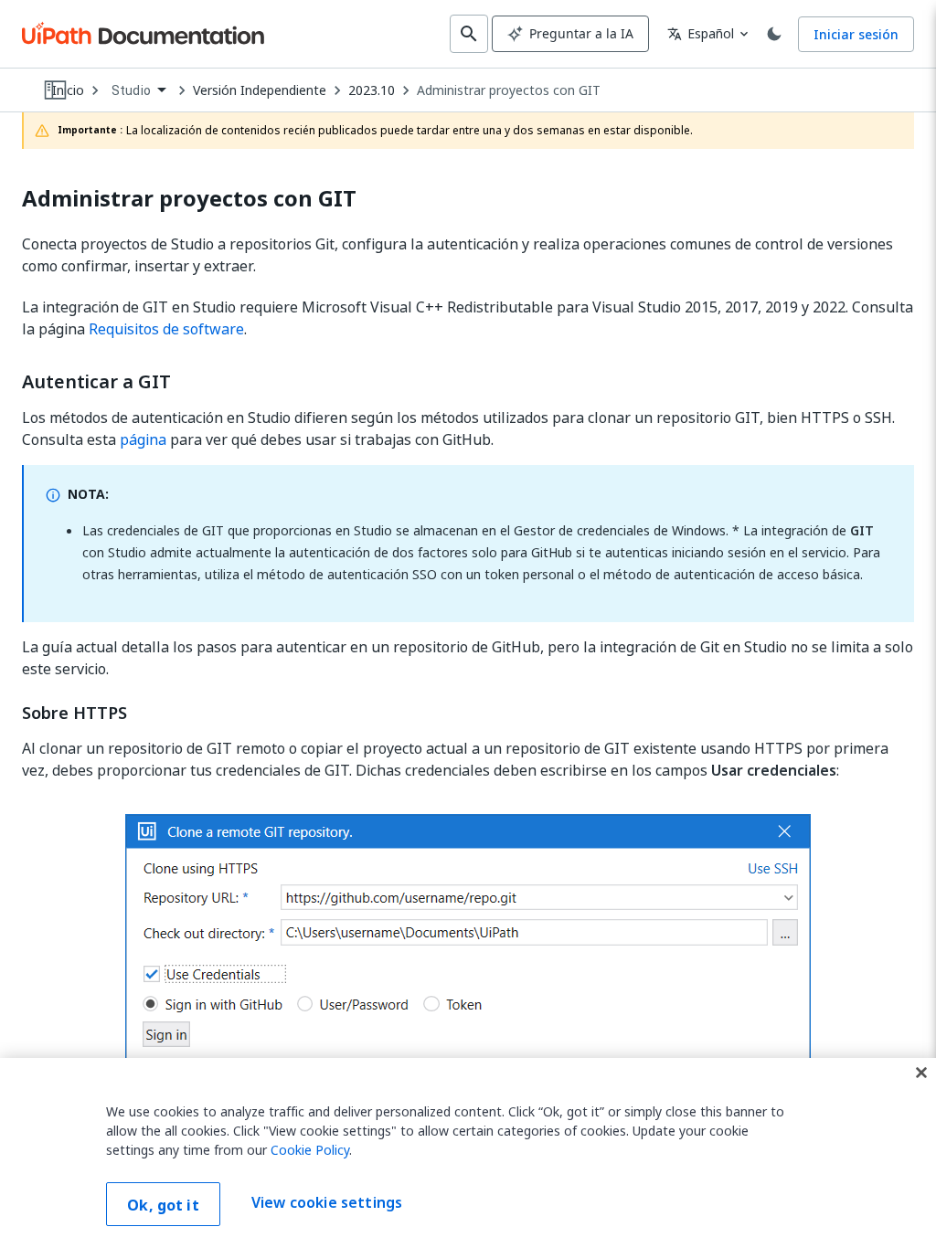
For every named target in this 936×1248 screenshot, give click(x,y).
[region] (468, 1153)
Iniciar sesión (856, 34)
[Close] (921, 1072)
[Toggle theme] (774, 34)
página (143, 439)
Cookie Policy (310, 1149)
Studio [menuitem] (131, 90)
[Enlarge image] (468, 959)
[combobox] (138, 90)
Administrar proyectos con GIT (509, 90)
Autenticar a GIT (96, 382)
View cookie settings (326, 1202)
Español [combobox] (700, 33)
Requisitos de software (166, 329)
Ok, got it (163, 1205)
